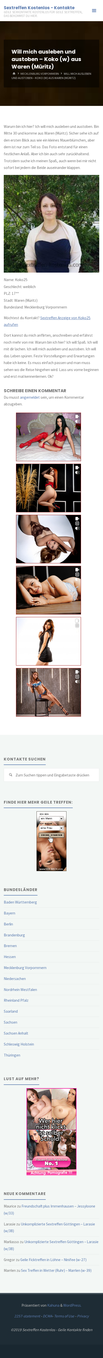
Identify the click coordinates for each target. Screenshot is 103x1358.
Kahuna (53, 1305)
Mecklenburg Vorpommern (39, 73)
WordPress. (72, 1305)
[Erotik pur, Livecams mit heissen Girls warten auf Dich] (51, 1131)
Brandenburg (14, 935)
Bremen (10, 945)
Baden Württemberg (20, 902)
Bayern (9, 913)
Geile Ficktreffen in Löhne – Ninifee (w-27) (53, 1259)
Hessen (10, 956)
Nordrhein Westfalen (20, 989)
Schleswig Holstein (19, 1044)
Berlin (8, 924)
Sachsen (10, 1022)
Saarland (11, 1011)
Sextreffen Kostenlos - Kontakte (39, 8)
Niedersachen (15, 978)
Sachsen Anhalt (16, 1033)
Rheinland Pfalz (16, 1000)
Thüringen (12, 1055)
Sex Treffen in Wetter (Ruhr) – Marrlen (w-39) (56, 1270)
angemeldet (30, 397)
